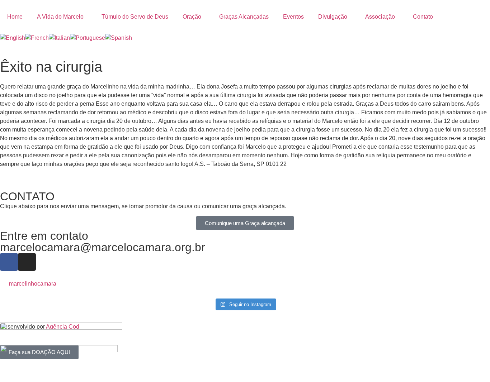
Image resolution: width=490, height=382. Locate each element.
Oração (192, 17)
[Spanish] (118, 38)
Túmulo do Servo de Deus (135, 17)
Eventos (293, 17)
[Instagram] (27, 262)
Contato (423, 17)
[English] (12, 38)
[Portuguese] (87, 38)
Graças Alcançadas (244, 17)
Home (15, 17)
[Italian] (59, 38)
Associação (380, 17)
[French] (37, 38)
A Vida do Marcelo (60, 17)
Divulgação (332, 17)
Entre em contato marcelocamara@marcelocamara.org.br (102, 241)
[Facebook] (9, 262)
